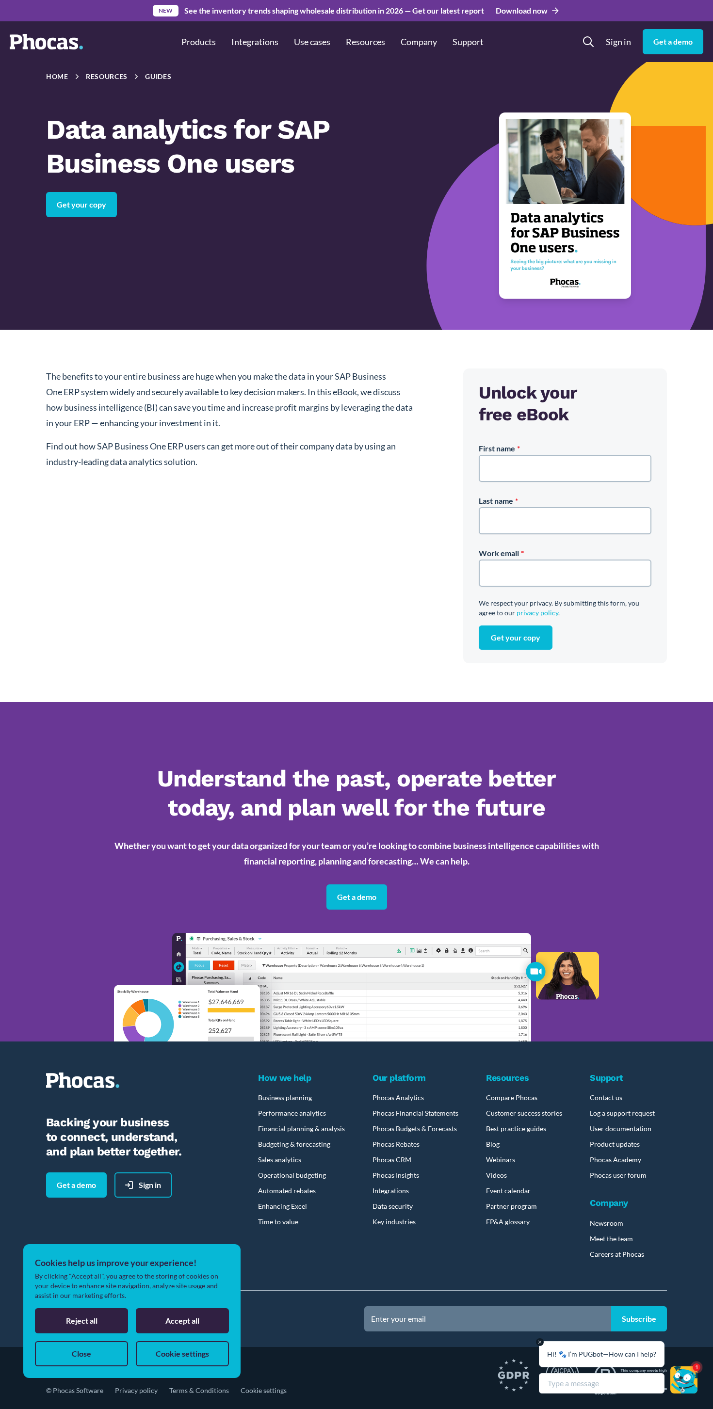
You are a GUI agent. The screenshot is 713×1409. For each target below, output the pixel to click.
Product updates (615, 1144)
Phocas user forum (618, 1175)
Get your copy (81, 204)
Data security (393, 1206)
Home (57, 76)
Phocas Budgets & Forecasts (415, 1128)
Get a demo (356, 896)
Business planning (285, 1097)
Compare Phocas (511, 1097)
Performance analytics (292, 1113)
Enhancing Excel (282, 1206)
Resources (107, 76)
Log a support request (622, 1113)
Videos (496, 1175)
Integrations (254, 41)
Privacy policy (136, 1390)
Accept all (182, 1320)
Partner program (511, 1206)
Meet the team (611, 1238)
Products (198, 41)
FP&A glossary (508, 1221)
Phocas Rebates (396, 1144)
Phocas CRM (392, 1159)
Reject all (81, 1320)
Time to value (278, 1221)
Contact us (606, 1097)
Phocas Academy (615, 1159)
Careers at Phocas (617, 1254)
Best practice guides (516, 1128)
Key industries (394, 1221)
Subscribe (639, 1318)
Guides (158, 76)
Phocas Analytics (398, 1097)
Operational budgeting (292, 1175)
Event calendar (508, 1190)
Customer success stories (524, 1113)
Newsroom (606, 1223)
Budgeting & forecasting (294, 1144)
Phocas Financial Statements (415, 1113)
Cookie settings (264, 1390)
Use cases (312, 41)
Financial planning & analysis (301, 1128)
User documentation (620, 1128)
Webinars (500, 1159)
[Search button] (588, 42)
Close (81, 1353)
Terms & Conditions (199, 1390)
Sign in (618, 41)
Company (419, 41)
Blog (493, 1144)
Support (468, 41)
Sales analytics (279, 1159)
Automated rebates (287, 1190)
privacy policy (537, 612)
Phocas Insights (396, 1175)
